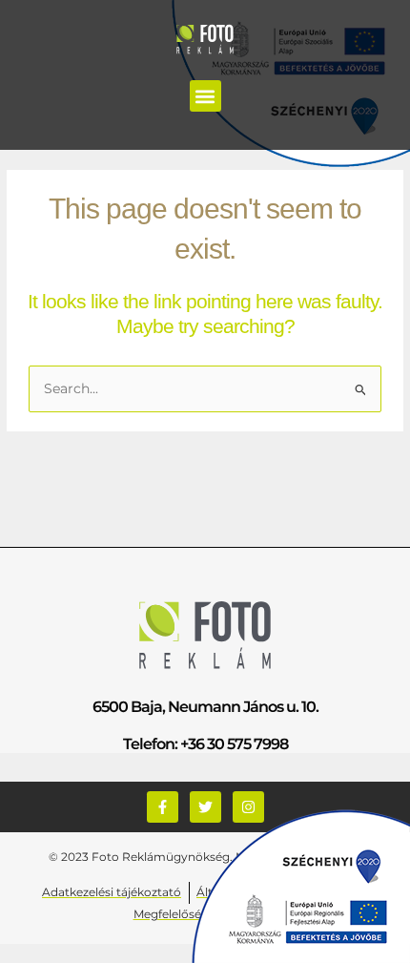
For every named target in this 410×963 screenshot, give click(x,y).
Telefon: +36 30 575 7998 (205, 744)
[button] (205, 96)
